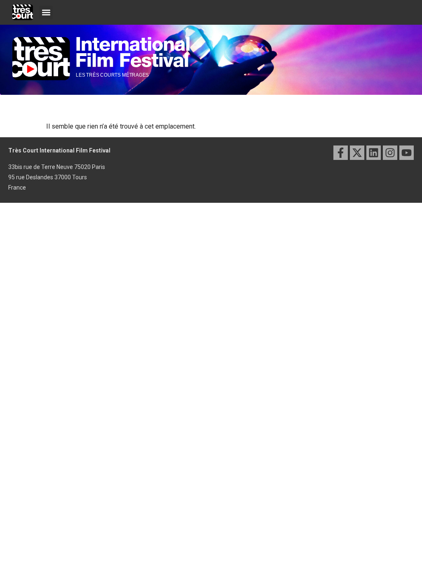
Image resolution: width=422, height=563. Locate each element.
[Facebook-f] (340, 152)
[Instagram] (390, 152)
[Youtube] (406, 152)
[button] (46, 12)
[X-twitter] (357, 152)
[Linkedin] (373, 152)
